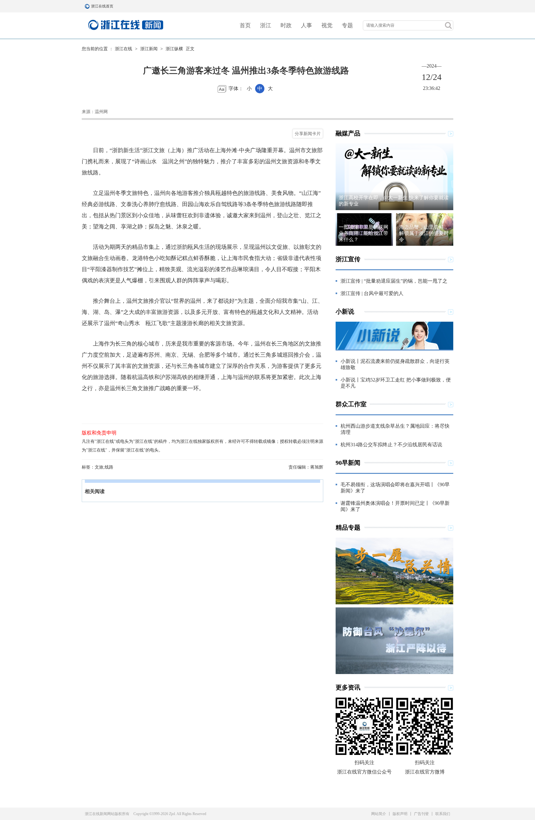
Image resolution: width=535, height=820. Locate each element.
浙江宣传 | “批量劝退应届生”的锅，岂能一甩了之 (394, 281)
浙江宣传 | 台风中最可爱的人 (372, 293)
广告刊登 (421, 814)
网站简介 (378, 814)
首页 (245, 25)
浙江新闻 (149, 48)
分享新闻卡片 (308, 133)
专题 (347, 25)
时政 (286, 25)
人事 (306, 25)
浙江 (265, 25)
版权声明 (400, 814)
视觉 (327, 25)
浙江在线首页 (88, 6)
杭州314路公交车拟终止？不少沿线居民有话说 (391, 444)
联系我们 (442, 814)
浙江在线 (123, 48)
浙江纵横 (174, 48)
